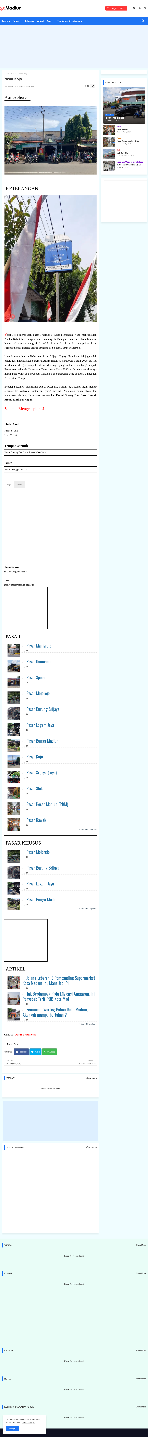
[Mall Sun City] (109, 154)
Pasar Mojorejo (38, 693)
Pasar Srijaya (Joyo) (41, 772)
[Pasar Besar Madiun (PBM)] (109, 142)
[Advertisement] (74, 47)
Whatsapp (51, 1052)
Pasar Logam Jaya (40, 725)
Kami (49, 21)
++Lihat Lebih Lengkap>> (88, 829)
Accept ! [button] (12, 1428)
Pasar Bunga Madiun (42, 740)
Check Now (27, 1422)
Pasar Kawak (36, 820)
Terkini (16, 21)
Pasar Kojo (34, 756)
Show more (91, 1078)
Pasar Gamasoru (39, 661)
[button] (143, 21)
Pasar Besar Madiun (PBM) (47, 804)
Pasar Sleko (35, 788)
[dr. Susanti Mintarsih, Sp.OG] (109, 166)
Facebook (23, 1052)
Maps (9, 485)
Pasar (13, 73)
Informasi (29, 21)
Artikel (40, 21)
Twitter (37, 1052)
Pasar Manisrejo (38, 645)
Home (6, 73)
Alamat (19, 485)
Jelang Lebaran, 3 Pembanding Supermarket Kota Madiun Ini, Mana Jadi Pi (59, 980)
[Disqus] (50, 1191)
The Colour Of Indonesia (69, 21)
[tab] (5, 22)
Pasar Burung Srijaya (42, 709)
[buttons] (134, 8)
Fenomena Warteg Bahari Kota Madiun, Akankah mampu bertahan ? (55, 1012)
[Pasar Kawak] (109, 130)
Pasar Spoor (35, 677)
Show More (141, 1245)
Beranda (5, 21)
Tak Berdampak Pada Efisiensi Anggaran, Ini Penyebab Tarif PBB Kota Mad (59, 996)
